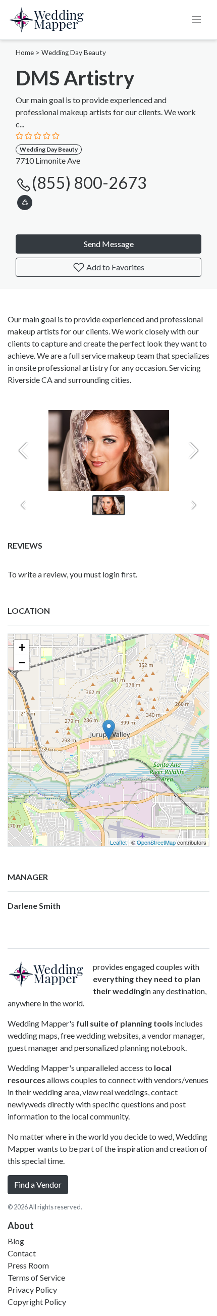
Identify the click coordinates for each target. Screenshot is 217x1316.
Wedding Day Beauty (73, 52)
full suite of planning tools (124, 1023)
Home (25, 52)
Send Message (109, 244)
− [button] (22, 662)
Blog (16, 1241)
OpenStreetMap (156, 842)
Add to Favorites (114, 267)
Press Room (28, 1265)
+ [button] (22, 647)
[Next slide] (193, 451)
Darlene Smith (34, 905)
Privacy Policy (32, 1289)
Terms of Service (36, 1277)
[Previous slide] (24, 451)
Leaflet (118, 842)
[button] (25, 201)
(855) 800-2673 (89, 182)
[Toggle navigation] (196, 19)
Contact (22, 1253)
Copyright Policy (37, 1301)
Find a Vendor (38, 1184)
